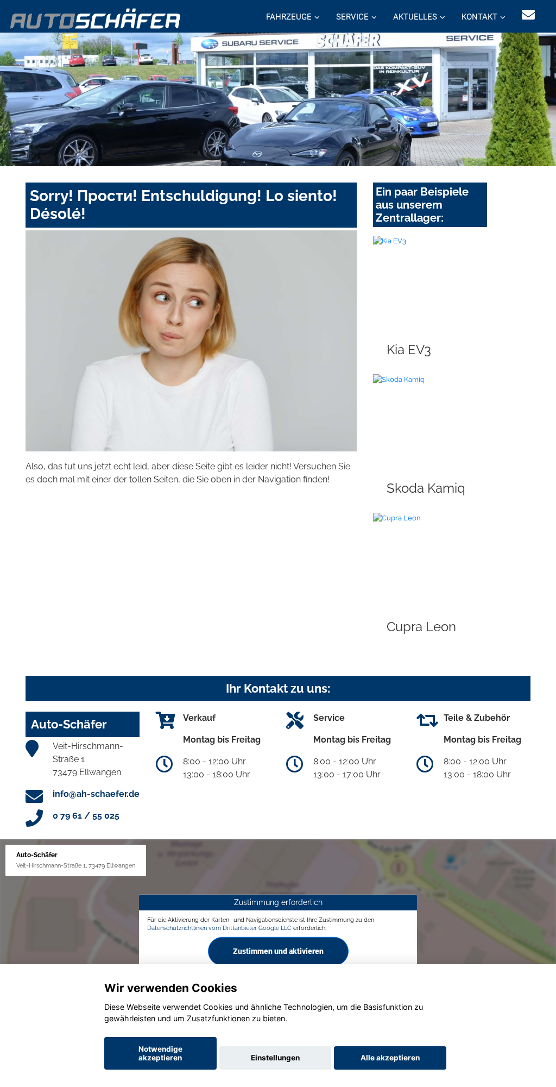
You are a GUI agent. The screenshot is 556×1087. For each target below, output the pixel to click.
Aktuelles (415, 17)
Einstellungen (275, 1057)
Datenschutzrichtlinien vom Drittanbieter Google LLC (219, 928)
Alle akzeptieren (390, 1057)
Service (352, 17)
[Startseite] (96, 18)
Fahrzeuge (289, 17)
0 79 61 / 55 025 (86, 815)
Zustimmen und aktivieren (278, 951)
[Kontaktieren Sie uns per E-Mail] (528, 15)
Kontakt (479, 17)
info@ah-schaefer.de (96, 794)
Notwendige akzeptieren (160, 1053)
